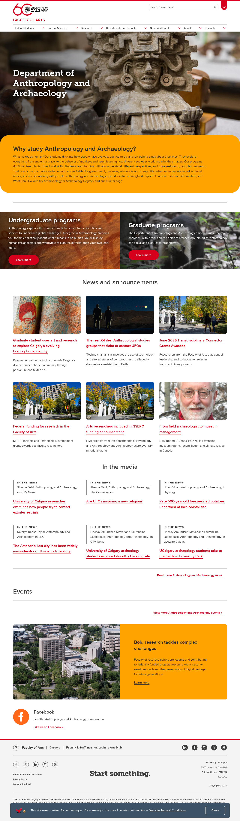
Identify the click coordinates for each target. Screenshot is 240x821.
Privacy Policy (20, 779)
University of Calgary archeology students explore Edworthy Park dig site (118, 553)
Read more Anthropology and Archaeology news (189, 575)
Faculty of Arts (29, 20)
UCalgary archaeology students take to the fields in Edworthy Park (190, 553)
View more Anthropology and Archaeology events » (187, 612)
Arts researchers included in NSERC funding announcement (115, 429)
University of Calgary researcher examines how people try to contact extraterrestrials (41, 506)
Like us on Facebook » (48, 727)
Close (215, 810)
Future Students (24, 28)
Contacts (210, 28)
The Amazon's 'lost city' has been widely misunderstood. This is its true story (45, 548)
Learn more (141, 682)
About (187, 28)
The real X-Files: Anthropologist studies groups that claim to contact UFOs (118, 343)
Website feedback (22, 784)
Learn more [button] (23, 260)
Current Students (57, 28)
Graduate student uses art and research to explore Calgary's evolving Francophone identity (45, 346)
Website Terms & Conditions (167, 810)
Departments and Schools (121, 28)
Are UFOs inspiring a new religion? (114, 501)
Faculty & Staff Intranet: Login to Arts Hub (94, 747)
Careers (55, 747)
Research (86, 28)
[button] (47, 315)
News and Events (160, 28)
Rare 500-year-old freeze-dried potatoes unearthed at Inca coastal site (192, 503)
